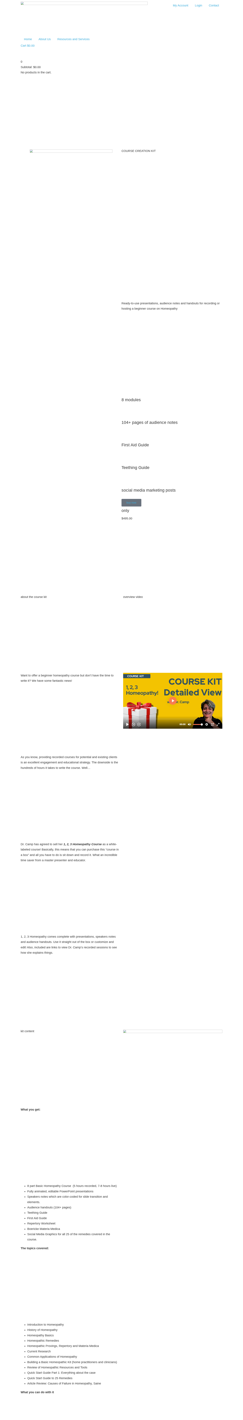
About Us (45, 39)
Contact (214, 5)
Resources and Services (73, 39)
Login (198, 5)
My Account (180, 5)
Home (28, 39)
